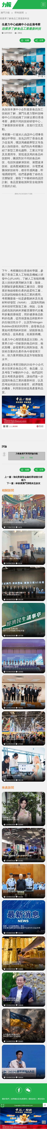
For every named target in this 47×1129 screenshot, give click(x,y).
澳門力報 (5, 12)
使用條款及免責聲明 (19, 1099)
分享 (41, 40)
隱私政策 (32, 1099)
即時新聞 (19, 12)
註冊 (22, 457)
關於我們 (5, 1099)
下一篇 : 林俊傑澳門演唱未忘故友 (23, 483)
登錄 (31, 457)
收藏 (27, 40)
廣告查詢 (41, 1099)
